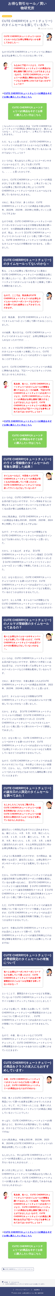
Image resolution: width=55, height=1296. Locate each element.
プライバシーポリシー (22, 1289)
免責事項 (37, 1289)
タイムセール (7, 16)
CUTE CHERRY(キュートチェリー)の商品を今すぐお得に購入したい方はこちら (27, 111)
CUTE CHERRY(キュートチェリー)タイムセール (18, 1269)
